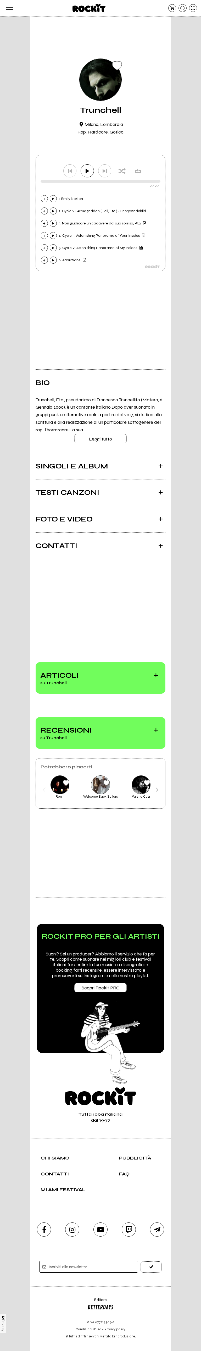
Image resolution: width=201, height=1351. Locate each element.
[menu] (8, 8)
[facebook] (44, 1229)
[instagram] (72, 1229)
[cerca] (182, 8)
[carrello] (172, 8)
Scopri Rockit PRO (101, 988)
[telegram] (157, 1229)
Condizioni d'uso (88, 1329)
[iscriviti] (151, 1267)
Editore (97, 1302)
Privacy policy (114, 1329)
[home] (89, 8)
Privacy (3, 1325)
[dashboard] (193, 8)
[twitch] (129, 1229)
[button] (44, 789)
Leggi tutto (100, 439)
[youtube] (100, 1229)
